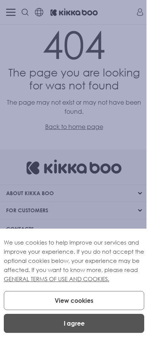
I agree (74, 323)
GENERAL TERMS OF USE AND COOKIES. (56, 278)
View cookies (74, 300)
